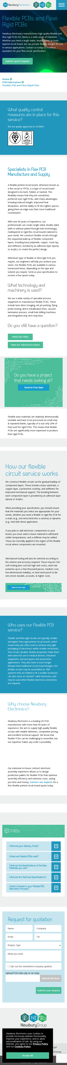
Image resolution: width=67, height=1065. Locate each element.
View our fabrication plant (25, 344)
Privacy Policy (40, 1043)
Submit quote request (17, 61)
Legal (54, 1047)
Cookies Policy (23, 1046)
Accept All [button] (27, 1055)
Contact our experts (41, 782)
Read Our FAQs (20, 336)
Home (5, 79)
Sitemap (57, 1051)
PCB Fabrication (11, 82)
